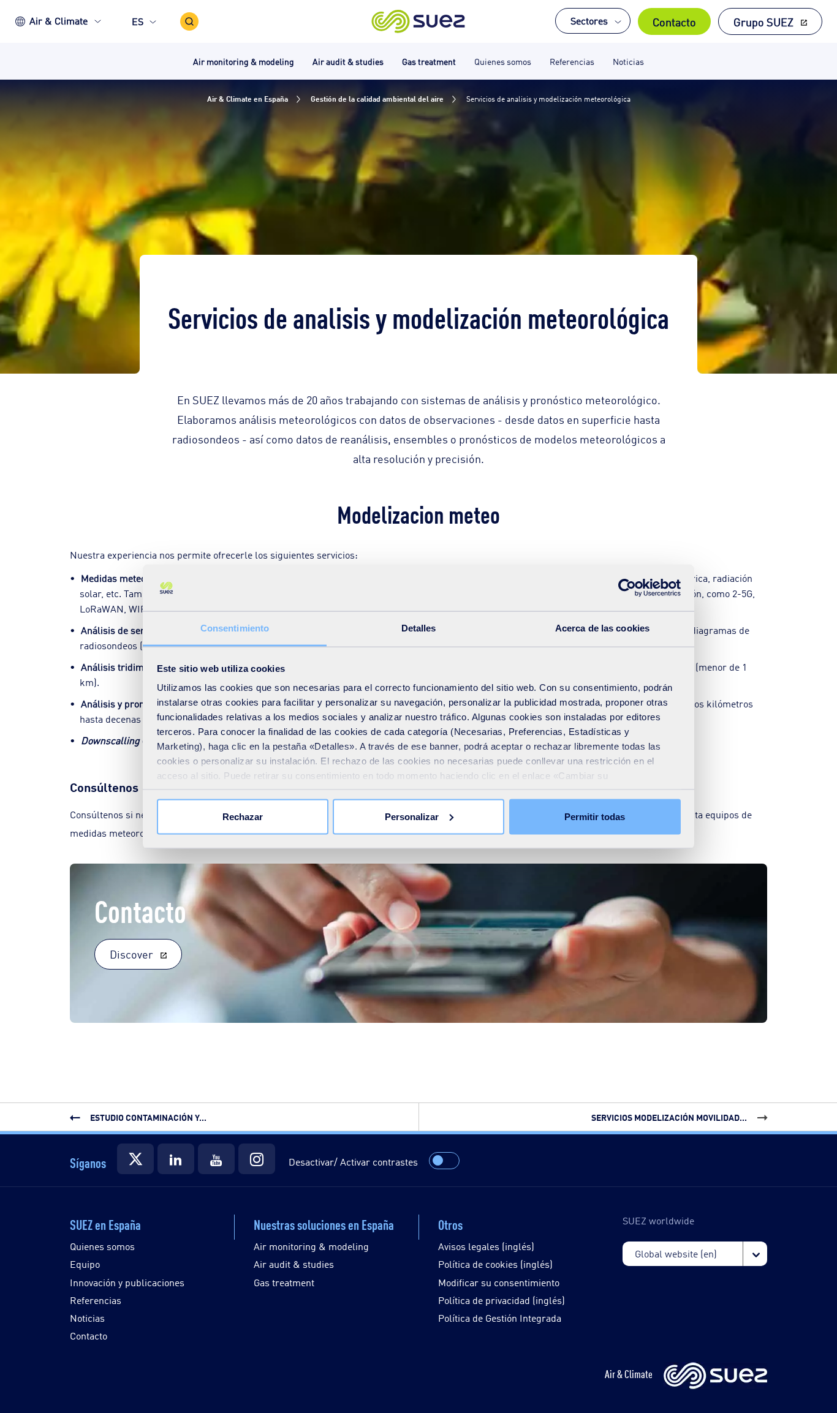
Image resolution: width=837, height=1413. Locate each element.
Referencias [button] (572, 61)
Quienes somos (102, 1246)
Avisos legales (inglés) (486, 1246)
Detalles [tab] (418, 628)
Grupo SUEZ (763, 21)
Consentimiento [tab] (234, 628)
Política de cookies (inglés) (495, 1263)
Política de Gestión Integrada (499, 1317)
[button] (419, 21)
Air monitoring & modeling (311, 1246)
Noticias (87, 1317)
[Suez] (135, 1159)
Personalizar (412, 816)
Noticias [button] (628, 61)
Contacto (674, 21)
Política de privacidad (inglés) (501, 1300)
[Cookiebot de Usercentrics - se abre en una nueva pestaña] (627, 588)
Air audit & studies (294, 1263)
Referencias (95, 1300)
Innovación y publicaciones (127, 1282)
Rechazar (242, 816)
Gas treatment (284, 1282)
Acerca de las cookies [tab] (602, 628)
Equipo (85, 1263)
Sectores (589, 20)
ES (137, 21)
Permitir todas (594, 816)
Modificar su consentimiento (498, 1282)
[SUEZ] (715, 1376)
